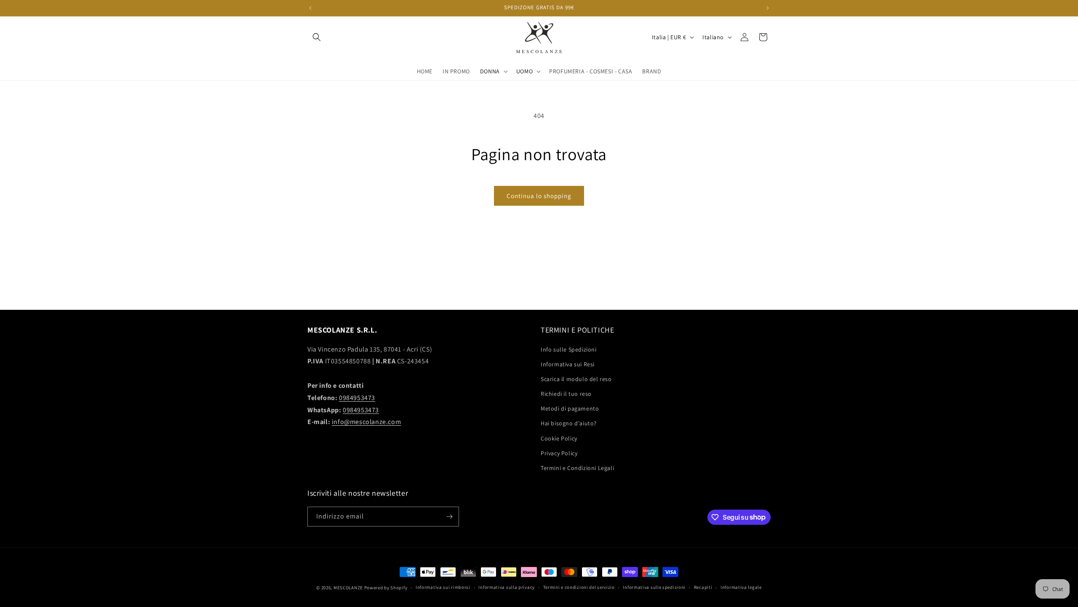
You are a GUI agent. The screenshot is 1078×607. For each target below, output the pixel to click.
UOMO (524, 71)
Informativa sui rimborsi (443, 587)
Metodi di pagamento (570, 408)
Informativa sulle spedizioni (654, 587)
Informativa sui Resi (568, 364)
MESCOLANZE (348, 588)
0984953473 (357, 397)
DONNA (490, 71)
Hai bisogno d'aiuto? (569, 423)
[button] (316, 37)
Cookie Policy (559, 438)
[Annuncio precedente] (310, 8)
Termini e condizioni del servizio (579, 587)
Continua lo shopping (539, 196)
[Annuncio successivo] (767, 8)
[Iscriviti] (449, 516)
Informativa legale (741, 587)
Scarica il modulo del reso (576, 379)
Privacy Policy (559, 453)
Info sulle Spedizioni (569, 349)
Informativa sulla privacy (506, 587)
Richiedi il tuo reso (566, 394)
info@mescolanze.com (366, 421)
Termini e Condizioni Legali (577, 468)
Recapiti (703, 587)
